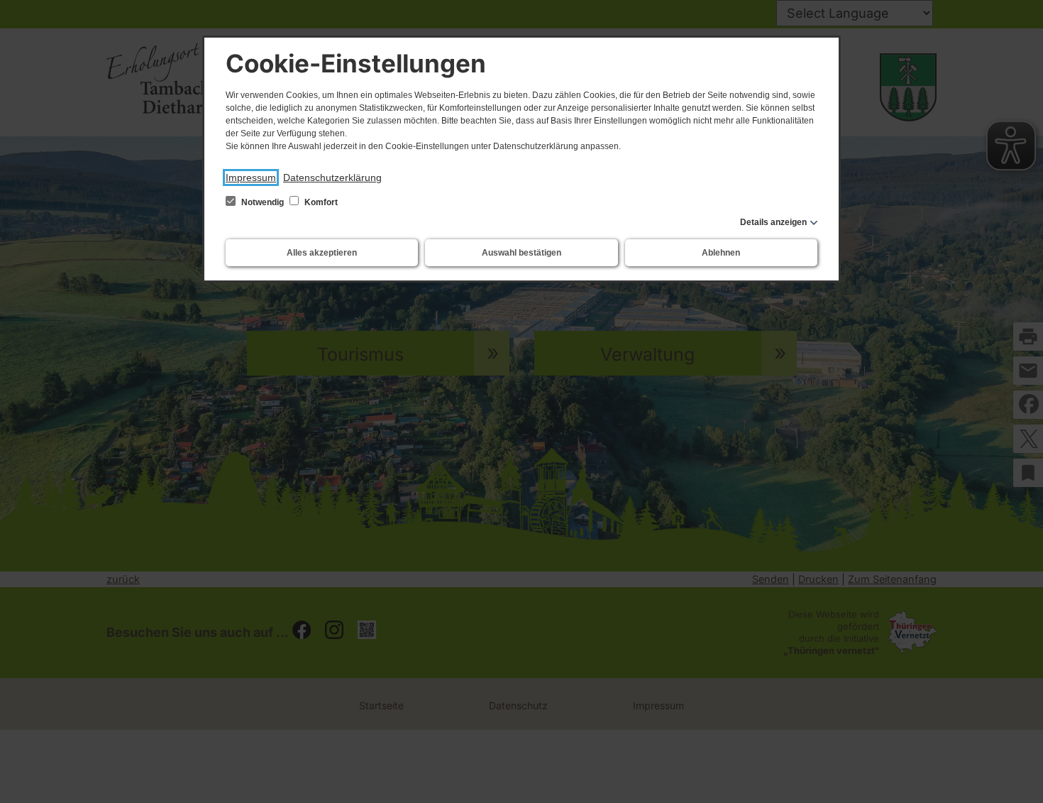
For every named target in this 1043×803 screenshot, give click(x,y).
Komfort (320, 202)
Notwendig (262, 202)
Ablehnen (721, 253)
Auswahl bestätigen (521, 253)
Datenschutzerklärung (332, 177)
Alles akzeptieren (322, 253)
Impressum (251, 177)
